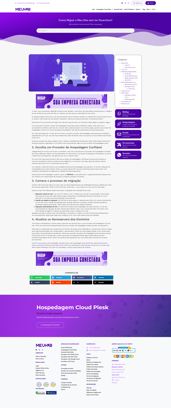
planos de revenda (84, 247)
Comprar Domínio (66, 382)
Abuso (88, 360)
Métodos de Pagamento (93, 362)
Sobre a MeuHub (41, 356)
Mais (148, 9)
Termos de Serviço (92, 380)
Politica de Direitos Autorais (94, 367)
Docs (153, 9)
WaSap (138, 9)
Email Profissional (129, 9)
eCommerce (129, 67)
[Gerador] (119, 155)
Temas (130, 89)
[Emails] (119, 134)
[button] (40, 277)
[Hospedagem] (119, 124)
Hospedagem (128, 122)
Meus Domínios (40, 375)
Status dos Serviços (92, 395)
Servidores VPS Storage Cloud (70, 359)
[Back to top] (3, 404)
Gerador (126, 153)
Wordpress (128, 87)
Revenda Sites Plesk (67, 352)
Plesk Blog (128, 99)
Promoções (125, 101)
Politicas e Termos (92, 357)
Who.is (63, 389)
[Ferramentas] (119, 144)
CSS (126, 65)
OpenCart (124, 91)
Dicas (123, 63)
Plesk (123, 93)
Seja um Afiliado (91, 390)
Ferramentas (128, 143)
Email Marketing (130, 76)
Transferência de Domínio (69, 385)
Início (93, 9)
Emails (125, 132)
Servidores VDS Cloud (67, 361)
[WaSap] (119, 113)
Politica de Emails (91, 369)
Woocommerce (129, 84)
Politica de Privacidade (93, 371)
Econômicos (103, 243)
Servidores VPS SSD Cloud (69, 357)
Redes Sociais (129, 78)
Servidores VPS (58, 245)
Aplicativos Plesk (130, 95)
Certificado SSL (66, 387)
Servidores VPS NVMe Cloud (69, 354)
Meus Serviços (40, 373)
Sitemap (89, 388)
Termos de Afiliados (92, 374)
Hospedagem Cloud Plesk (103, 9)
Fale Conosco (40, 359)
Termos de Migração (92, 376)
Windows (124, 104)
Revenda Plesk (118, 9)
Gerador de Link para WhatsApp (71, 371)
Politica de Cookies (92, 364)
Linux (123, 69)
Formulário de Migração (93, 378)
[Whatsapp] (128, 3)
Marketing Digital (126, 72)
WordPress (89, 243)
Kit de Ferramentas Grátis (69, 373)
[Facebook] (122, 3)
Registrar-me (40, 370)
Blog (144, 9)
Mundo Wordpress (127, 82)
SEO (126, 80)
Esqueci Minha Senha (42, 368)
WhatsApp (44, 247)
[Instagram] (125, 3)
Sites (63, 243)
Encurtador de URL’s (67, 368)
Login (37, 366)
